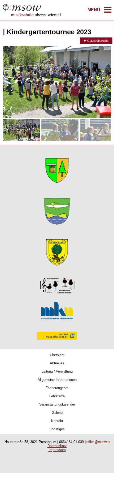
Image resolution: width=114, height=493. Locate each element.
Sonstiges (57, 429)
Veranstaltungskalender (57, 404)
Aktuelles (57, 363)
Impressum (57, 450)
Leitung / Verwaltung (57, 371)
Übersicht (57, 355)
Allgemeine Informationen (57, 380)
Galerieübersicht (97, 40)
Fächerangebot (57, 388)
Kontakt (57, 421)
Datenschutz (57, 446)
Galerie (57, 413)
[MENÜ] (107, 11)
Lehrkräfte (57, 396)
